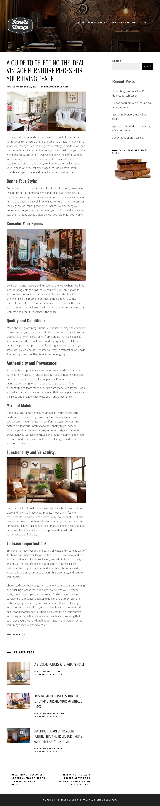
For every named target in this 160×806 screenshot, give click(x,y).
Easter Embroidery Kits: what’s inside (59, 664)
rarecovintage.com (56, 86)
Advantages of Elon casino (127, 137)
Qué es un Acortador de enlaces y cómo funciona (132, 128)
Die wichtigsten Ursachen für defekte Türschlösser (128, 93)
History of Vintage (124, 22)
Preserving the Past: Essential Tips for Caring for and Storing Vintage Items (57, 701)
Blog (143, 22)
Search (116, 60)
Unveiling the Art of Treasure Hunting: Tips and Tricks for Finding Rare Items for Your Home (57, 736)
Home (81, 22)
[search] (152, 22)
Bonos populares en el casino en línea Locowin (131, 105)
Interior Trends (98, 22)
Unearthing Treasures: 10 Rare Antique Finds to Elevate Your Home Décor (28, 779)
